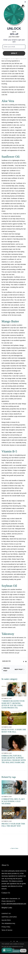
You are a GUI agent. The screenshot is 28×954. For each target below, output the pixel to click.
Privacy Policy (6, 927)
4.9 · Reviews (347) (15, 951)
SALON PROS (6, 920)
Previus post (6, 669)
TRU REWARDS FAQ (8, 923)
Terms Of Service (7, 930)
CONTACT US (6, 913)
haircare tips (6, 661)
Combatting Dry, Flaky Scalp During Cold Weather (13, 801)
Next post (19, 669)
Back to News (15, 848)
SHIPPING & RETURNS (9, 917)
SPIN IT (14, 53)
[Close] (25, 2)
